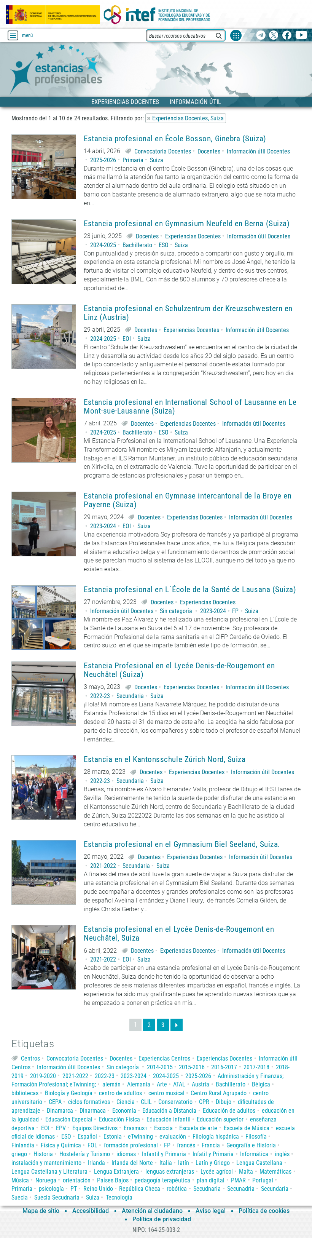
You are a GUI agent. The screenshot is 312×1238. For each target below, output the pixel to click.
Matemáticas (275, 1171)
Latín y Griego (213, 1162)
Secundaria (130, 696)
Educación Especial (68, 1119)
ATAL (179, 1084)
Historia (43, 1154)
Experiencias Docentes (193, 236)
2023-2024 (103, 526)
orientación (77, 1180)
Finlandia (22, 1145)
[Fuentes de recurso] (236, 35)
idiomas (126, 1154)
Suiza (156, 160)
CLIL (146, 1101)
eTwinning (140, 1136)
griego (19, 1154)
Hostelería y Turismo (84, 1154)
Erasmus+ (136, 1128)
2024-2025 (103, 245)
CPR (204, 1101)
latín (183, 1162)
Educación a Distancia (169, 1110)
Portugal (262, 1180)
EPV (61, 1128)
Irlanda (96, 1162)
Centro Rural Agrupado (219, 1093)
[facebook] (286, 36)
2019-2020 (43, 1076)
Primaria (133, 160)
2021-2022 (103, 865)
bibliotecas (24, 1093)
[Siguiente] (176, 1025)
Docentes (208, 151)
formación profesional (131, 1145)
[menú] (13, 35)
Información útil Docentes (258, 151)
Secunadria (241, 1188)
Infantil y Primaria (164, 1154)
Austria (200, 1084)
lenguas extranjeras (169, 1171)
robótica (177, 1188)
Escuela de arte (198, 1128)
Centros (30, 1058)
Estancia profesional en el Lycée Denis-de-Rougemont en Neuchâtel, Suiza (179, 933)
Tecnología (119, 1197)
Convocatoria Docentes (162, 151)
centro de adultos (120, 1093)
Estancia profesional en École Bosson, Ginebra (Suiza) (175, 138)
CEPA (55, 1101)
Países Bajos (113, 1180)
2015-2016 (192, 1067)
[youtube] (301, 36)
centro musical (166, 1093)
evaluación (172, 1136)
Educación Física (119, 1119)
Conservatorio (175, 1101)
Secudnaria (207, 1188)
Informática (254, 1154)
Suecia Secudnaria (57, 1197)
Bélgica (261, 1084)
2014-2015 (160, 1067)
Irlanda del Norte (132, 1162)
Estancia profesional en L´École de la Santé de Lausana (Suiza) (190, 589)
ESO (164, 245)
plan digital (210, 1180)
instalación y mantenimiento (46, 1162)
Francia (211, 1145)
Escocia (163, 1128)
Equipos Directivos (95, 1128)
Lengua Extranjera (116, 1171)
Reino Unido (98, 1188)
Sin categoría (176, 611)
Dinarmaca (93, 1110)
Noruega (45, 1180)
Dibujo (223, 1101)
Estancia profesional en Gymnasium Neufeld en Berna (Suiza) (187, 223)
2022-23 (100, 696)
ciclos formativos (89, 1101)
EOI (127, 338)
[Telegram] (261, 36)
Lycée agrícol (217, 1171)
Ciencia (125, 1101)
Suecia (19, 1197)
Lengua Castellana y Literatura (49, 1171)
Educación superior (220, 1119)
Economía (124, 1110)
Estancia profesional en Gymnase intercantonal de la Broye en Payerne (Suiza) (187, 500)
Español (87, 1136)
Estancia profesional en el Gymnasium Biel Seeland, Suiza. (182, 844)
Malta (246, 1171)
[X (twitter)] (274, 36)
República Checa (139, 1188)
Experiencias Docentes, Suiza (188, 118)
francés (186, 1145)
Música (20, 1180)
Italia (165, 1162)
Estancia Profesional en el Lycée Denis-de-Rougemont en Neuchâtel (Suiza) (179, 670)
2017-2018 (256, 1067)
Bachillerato (137, 245)
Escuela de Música (246, 1128)
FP (235, 611)
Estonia (112, 1136)
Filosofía (256, 1136)
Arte (162, 1084)
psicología (51, 1188)
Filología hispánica (216, 1136)
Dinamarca (60, 1110)
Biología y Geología (68, 1093)
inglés (282, 1154)
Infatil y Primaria (213, 1154)
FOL (92, 1145)
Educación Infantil (168, 1119)
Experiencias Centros (164, 1058)
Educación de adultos (229, 1110)
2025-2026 (103, 160)
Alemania (138, 1084)
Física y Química (61, 1145)
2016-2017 (224, 1067)
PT (73, 1188)
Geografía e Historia (251, 1145)
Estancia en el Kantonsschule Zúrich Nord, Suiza (164, 759)
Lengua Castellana (259, 1162)
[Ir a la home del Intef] (157, 15)
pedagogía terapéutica (162, 1180)
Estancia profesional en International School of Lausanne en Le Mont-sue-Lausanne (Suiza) (190, 406)
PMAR (238, 1180)
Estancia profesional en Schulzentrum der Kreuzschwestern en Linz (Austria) (188, 313)
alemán (111, 1084)
